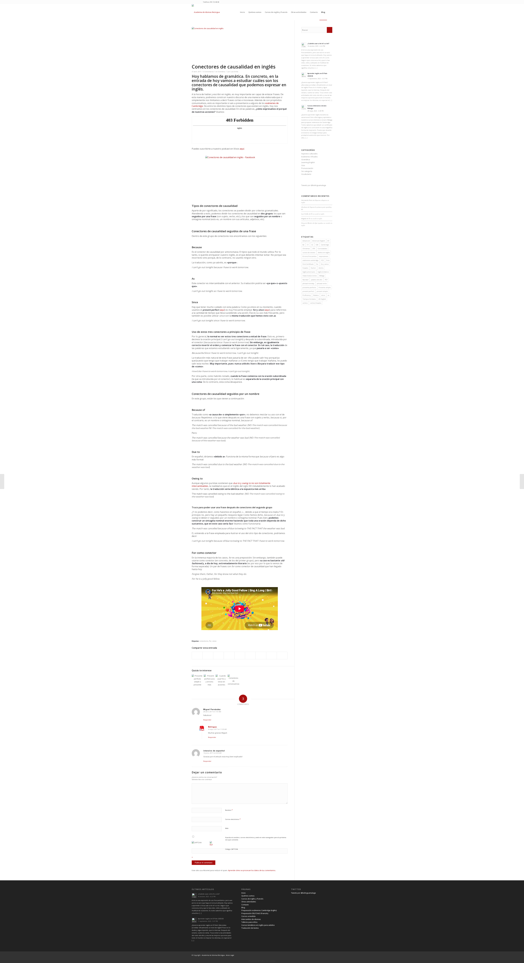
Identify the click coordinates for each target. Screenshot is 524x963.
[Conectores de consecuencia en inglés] (233, 680)
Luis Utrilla (234, 72)
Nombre (229, 810)
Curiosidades (322, 249)
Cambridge (325, 245)
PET (326, 280)
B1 (328, 241)
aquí (242, 148)
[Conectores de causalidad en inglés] (240, 45)
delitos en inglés (324, 252)
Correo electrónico (233, 819)
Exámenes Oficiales (309, 156)
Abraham (304, 207)
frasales (305, 268)
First (327, 260)
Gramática (221, 72)
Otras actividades (248, 901)
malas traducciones (310, 276)
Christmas (306, 249)
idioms (320, 268)
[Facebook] (197, 2)
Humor (313, 268)
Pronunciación (307, 168)
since (214, 641)
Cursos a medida (248, 916)
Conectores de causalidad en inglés (234, 66)
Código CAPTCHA (231, 849)
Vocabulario (306, 174)
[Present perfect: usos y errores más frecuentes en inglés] (209, 680)
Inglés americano (309, 272)
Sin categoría (306, 171)
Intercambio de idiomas (251, 919)
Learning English (308, 162)
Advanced (306, 241)
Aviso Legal (230, 955)
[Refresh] (211, 844)
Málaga (321, 276)
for (210, 641)
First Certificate (308, 264)
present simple (322, 291)
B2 (303, 245)
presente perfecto (309, 287)
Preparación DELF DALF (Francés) (254, 913)
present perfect (308, 291)
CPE (313, 249)
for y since (325, 264)
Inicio (243, 893)
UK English (322, 299)
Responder (207, 720)
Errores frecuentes (309, 256)
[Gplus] (201, 2)
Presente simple (325, 287)
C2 (312, 245)
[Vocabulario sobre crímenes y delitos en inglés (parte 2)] (2, 481)
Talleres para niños (249, 922)
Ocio (303, 165)
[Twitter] (192, 2)
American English (318, 241)
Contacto (245, 904)
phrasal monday (308, 283)
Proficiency (307, 295)
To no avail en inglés (317, 214)
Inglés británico (323, 272)
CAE (317, 245)
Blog (243, 907)
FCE (322, 260)
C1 (308, 245)
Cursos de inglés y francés (252, 899)
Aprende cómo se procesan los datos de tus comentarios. (252, 870)
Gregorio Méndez (306, 223)
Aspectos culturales (309, 153)
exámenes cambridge (310, 260)
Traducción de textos (250, 928)
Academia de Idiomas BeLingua (213, 955)
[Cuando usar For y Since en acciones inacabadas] (221, 680)
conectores (204, 641)
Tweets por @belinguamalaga (313, 185)
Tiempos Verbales (309, 299)
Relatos (316, 295)
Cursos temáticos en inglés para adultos (258, 925)
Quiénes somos (247, 896)
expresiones (323, 256)
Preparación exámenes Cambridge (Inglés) (259, 910)
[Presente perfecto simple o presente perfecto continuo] (197, 680)
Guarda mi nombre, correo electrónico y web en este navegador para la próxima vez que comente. (255, 838)
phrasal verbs (322, 283)
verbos (305, 303)
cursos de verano (309, 252)
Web (226, 828)
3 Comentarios (208, 72)
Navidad (305, 280)
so (328, 295)
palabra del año (316, 280)
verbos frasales (315, 303)
